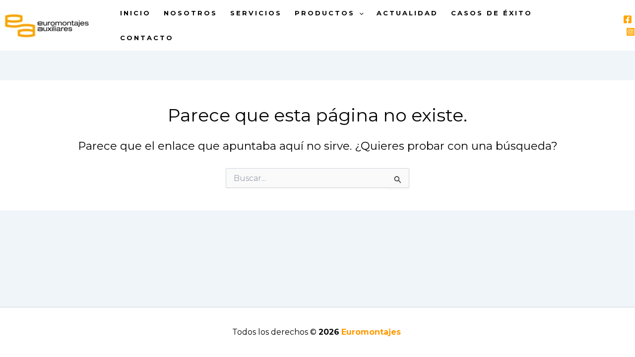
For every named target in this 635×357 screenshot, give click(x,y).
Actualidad (407, 13)
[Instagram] (630, 31)
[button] (359, 12)
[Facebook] (627, 19)
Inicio (135, 13)
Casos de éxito (491, 13)
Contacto (147, 38)
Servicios (256, 13)
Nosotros (190, 13)
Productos (325, 13)
